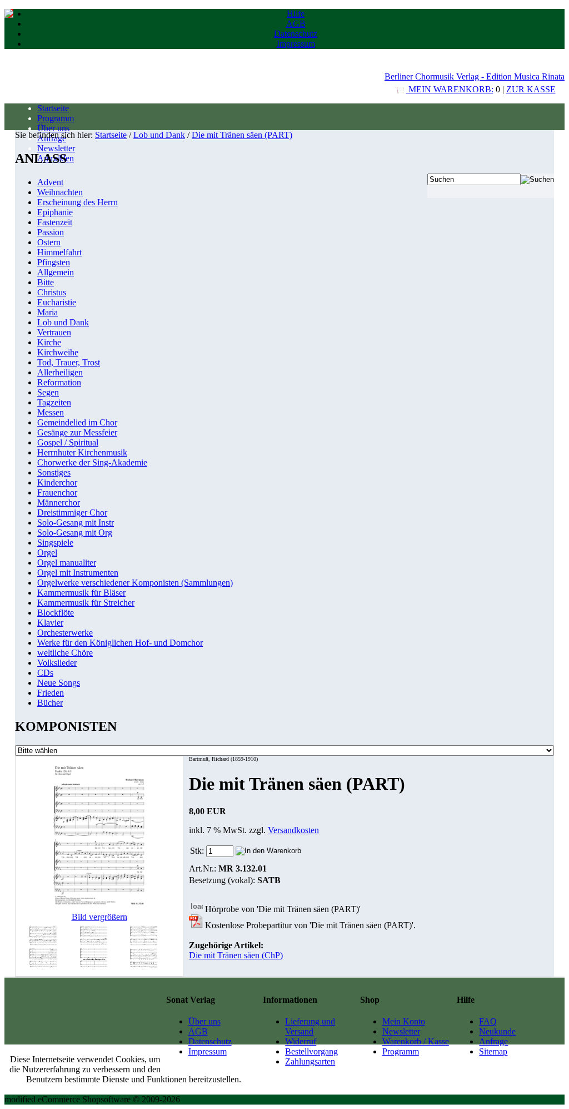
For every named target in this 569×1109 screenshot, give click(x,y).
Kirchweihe (57, 352)
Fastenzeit (54, 222)
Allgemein (55, 272)
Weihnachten (60, 192)
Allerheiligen (60, 372)
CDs (45, 672)
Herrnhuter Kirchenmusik (82, 452)
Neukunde (497, 1031)
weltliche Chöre (65, 652)
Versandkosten (293, 830)
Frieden (50, 692)
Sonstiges (54, 472)
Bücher (50, 702)
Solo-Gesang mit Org (74, 532)
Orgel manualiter (66, 562)
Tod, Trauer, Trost (68, 362)
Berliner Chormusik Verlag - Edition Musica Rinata (475, 76)
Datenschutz (295, 33)
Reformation (59, 382)
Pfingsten (53, 262)
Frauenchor (57, 492)
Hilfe (296, 13)
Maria (47, 312)
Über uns (53, 128)
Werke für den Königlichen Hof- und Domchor (120, 642)
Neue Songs (58, 682)
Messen (50, 412)
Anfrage (493, 1041)
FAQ (488, 1021)
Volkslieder (57, 662)
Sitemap (493, 1051)
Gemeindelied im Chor (77, 422)
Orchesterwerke (65, 632)
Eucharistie (56, 302)
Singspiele (55, 542)
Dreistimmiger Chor (72, 512)
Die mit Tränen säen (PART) (242, 135)
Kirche (49, 342)
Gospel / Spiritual (67, 442)
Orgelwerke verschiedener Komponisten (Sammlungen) (135, 582)
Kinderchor (57, 482)
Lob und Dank (159, 135)
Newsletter (56, 148)
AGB (296, 23)
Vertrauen (54, 332)
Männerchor (58, 502)
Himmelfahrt (59, 252)
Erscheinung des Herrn (77, 202)
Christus (51, 292)
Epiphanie (55, 212)
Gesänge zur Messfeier (77, 432)
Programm (55, 118)
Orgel (47, 552)
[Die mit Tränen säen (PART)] (43, 968)
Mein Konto (403, 1021)
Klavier (50, 622)
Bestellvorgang (311, 1051)
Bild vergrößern (99, 917)
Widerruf (300, 1041)
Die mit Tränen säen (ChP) (236, 955)
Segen (48, 392)
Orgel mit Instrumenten (77, 572)
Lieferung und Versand (310, 1026)
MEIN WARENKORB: (449, 89)
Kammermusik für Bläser (81, 592)
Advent (50, 182)
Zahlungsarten (310, 1061)
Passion (50, 232)
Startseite (53, 108)
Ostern (49, 242)
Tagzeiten (54, 402)
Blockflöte (55, 612)
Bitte (45, 282)
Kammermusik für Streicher (85, 602)
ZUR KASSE (531, 89)
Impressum (296, 43)
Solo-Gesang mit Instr (75, 522)
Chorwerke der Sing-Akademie (92, 462)
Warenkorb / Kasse (415, 1041)
